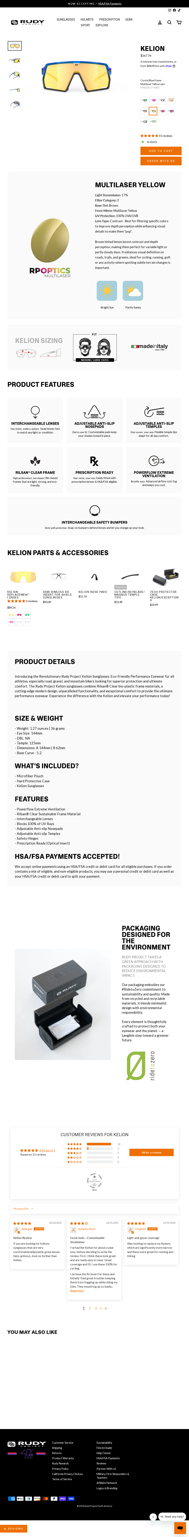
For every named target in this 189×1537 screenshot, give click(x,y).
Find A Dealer (104, 1447)
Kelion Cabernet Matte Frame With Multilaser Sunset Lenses (170, 111)
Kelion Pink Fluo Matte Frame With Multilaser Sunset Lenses (153, 100)
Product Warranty (63, 1458)
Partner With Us (106, 1468)
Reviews (101, 1463)
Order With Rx (161, 160)
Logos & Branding (107, 1488)
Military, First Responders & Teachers (113, 1475)
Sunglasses (66, 19)
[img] (22, 1223)
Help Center (104, 1453)
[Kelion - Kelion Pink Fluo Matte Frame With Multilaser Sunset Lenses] (19, 1394)
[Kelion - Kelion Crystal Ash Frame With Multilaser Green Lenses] (11, 1394)
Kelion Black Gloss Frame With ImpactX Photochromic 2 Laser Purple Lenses (162, 100)
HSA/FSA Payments (108, 1458)
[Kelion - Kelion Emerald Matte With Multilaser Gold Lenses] (43, 1402)
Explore (102, 25)
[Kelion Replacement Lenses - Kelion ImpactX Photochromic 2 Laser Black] (27, 622)
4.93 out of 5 (47, 1150)
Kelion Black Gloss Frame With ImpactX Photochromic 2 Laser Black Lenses (144, 111)
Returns (57, 1453)
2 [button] (90, 1308)
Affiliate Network (107, 1482)
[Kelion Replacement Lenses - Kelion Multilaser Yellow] (11, 615)
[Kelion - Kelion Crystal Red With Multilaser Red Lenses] (19, 1402)
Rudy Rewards (60, 1463)
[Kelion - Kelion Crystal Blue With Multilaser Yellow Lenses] (11, 1402)
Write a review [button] (151, 1152)
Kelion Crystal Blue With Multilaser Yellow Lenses (153, 111)
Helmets (87, 19)
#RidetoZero (132, 989)
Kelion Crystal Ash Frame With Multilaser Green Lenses (144, 100)
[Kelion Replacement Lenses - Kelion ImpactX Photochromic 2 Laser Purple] (19, 622)
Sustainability (104, 1442)
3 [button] (96, 1308)
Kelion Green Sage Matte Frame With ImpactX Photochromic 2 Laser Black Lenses (144, 121)
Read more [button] (77, 1290)
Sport (85, 25)
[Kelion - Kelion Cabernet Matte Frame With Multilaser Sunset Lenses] (27, 1402)
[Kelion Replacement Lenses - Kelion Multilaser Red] (19, 615)
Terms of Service (62, 1479)
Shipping (57, 1447)
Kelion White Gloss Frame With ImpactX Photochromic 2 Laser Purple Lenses (170, 100)
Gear (129, 19)
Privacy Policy (60, 1468)
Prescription (109, 19)
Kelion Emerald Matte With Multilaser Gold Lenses (153, 121)
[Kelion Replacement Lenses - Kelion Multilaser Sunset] (11, 622)
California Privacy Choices (67, 1474)
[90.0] (94, 1180)
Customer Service (62, 1442)
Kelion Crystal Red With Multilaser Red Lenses (162, 111)
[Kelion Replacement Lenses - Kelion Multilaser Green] (27, 615)
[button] (149, 135)
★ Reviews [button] (13, 1528)
